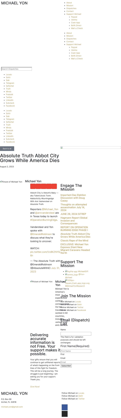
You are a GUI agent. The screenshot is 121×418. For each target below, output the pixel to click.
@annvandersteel (45, 212)
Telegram (10, 83)
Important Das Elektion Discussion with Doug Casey (73, 198)
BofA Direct (76, 25)
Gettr (8, 77)
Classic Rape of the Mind (74, 240)
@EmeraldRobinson (41, 234)
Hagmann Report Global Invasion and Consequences (73, 220)
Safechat (10, 86)
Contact (70, 11)
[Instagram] (65, 414)
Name (63, 329)
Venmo (74, 19)
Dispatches (71, 8)
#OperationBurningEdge (43, 219)
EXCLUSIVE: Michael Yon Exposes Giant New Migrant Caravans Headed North (75, 248)
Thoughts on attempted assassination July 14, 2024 (73, 207)
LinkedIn (9, 100)
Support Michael (73, 14)
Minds (8, 91)
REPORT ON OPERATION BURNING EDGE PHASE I (74, 229)
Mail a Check (77, 28)
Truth (8, 88)
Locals (9, 74)
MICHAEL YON (14, 3)
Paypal (74, 17)
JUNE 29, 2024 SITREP (73, 214)
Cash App (75, 22)
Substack (10, 103)
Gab (8, 80)
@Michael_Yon (50, 209)
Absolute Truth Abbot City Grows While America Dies (75, 235)
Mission (69, 5)
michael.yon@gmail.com (12, 407)
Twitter (9, 97)
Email (62, 358)
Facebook (10, 106)
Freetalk (9, 94)
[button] (33, 186)
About (69, 2)
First (62, 354)
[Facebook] (65, 407)
